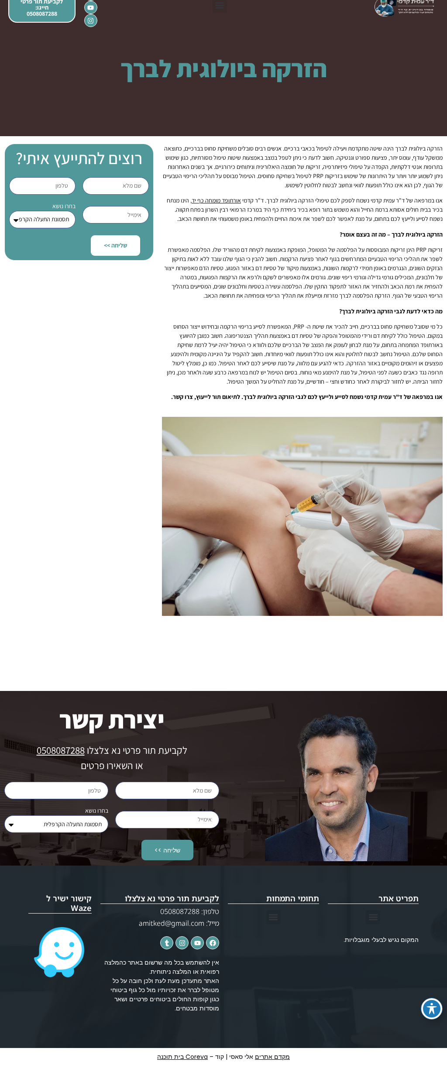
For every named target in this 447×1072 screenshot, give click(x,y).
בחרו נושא (64, 206)
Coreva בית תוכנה (182, 1056)
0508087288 (61, 750)
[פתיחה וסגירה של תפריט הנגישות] (431, 1008)
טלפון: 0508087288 (189, 911)
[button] (373, 917)
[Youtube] (90, 7)
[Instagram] (90, 20)
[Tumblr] (166, 942)
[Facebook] (212, 942)
